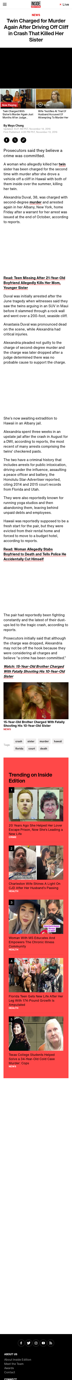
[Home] (36, 4)
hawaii (58, 741)
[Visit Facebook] (21, 1343)
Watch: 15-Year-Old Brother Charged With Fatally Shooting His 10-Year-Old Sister (34, 671)
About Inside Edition (17, 1359)
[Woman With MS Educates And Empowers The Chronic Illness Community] (36, 925)
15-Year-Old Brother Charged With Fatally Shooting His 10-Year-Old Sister (34, 724)
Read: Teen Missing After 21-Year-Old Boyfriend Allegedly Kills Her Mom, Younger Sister (34, 282)
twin (62, 164)
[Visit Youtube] (43, 1343)
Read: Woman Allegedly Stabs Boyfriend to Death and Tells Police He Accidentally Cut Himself (34, 554)
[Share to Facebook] (6, 140)
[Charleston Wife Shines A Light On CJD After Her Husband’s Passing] (36, 869)
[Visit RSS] (50, 1343)
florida (19, 748)
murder (36, 202)
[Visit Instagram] (36, 1343)
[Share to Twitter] (15, 140)
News (36, 15)
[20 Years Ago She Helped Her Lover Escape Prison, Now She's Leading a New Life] (36, 812)
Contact (9, 1372)
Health (13, 891)
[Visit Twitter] (28, 1343)
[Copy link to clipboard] (23, 140)
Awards (9, 1368)
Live (66, 4)
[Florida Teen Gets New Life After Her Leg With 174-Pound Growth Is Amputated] (36, 983)
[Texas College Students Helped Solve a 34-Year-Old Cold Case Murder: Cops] (36, 1042)
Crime (12, 837)
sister (30, 741)
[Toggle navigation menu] (5, 4)
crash (18, 741)
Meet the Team (14, 1364)
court (31, 748)
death (43, 748)
